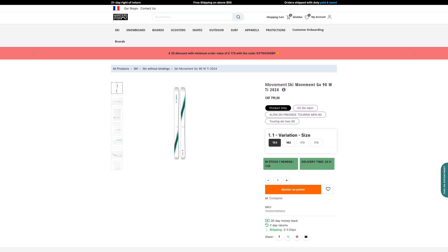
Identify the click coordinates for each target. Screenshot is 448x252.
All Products (121, 68)
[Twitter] (288, 236)
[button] (132, 126)
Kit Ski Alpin (305, 108)
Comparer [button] (276, 198)
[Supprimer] (268, 180)
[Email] (306, 236)
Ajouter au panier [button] (293, 189)
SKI (136, 68)
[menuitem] (308, 29)
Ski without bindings (156, 68)
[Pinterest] (297, 236)
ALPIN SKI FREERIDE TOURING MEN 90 (296, 114)
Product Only (278, 108)
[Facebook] (279, 236)
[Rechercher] (238, 16)
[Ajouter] (287, 180)
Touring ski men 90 (282, 121)
